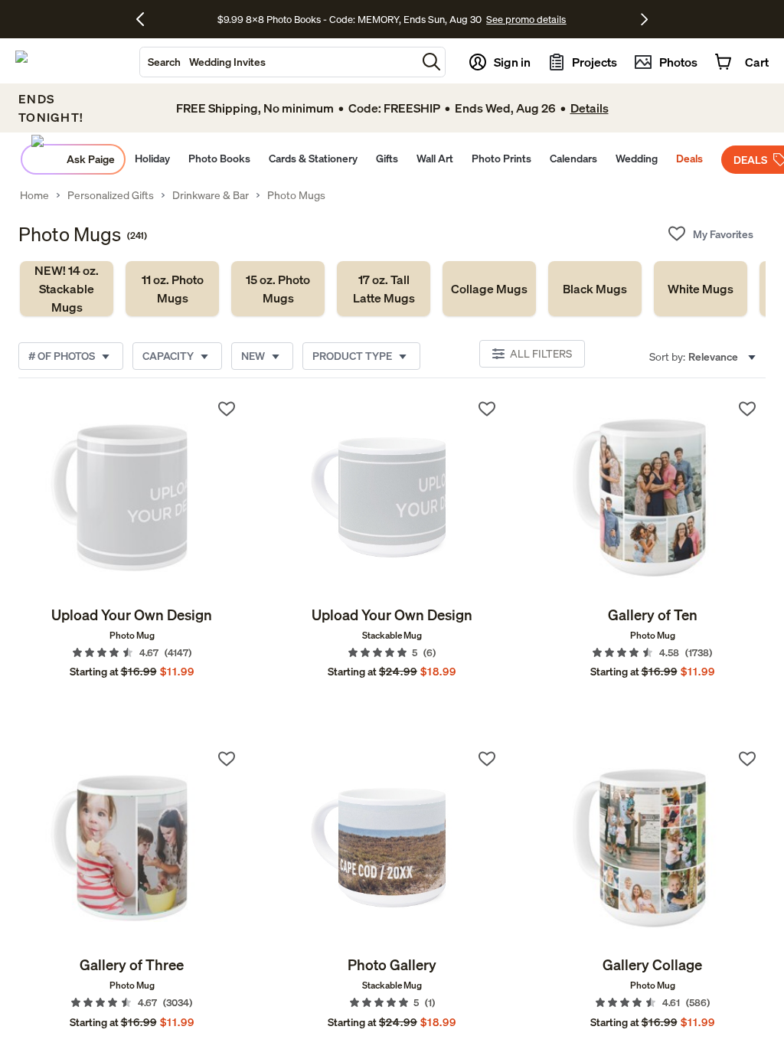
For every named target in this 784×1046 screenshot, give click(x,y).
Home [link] (34, 195)
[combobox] (278, 62)
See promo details (526, 19)
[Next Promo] (644, 19)
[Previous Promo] (145, 19)
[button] (431, 61)
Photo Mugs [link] (296, 195)
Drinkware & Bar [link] (210, 195)
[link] (66, 288)
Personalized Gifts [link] (110, 195)
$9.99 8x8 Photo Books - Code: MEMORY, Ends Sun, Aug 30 (349, 19)
